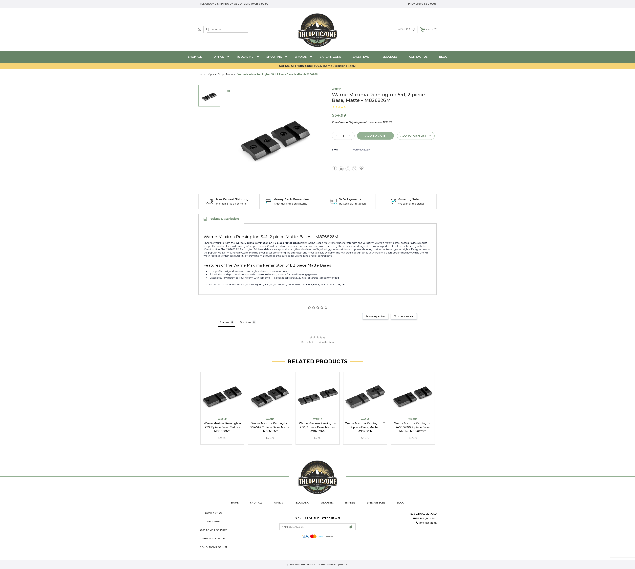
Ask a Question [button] (377, 316)
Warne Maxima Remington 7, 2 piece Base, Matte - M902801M (365, 427)
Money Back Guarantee (291, 199)
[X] (354, 168)
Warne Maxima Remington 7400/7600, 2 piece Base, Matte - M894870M (412, 427)
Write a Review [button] (405, 316)
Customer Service (213, 530)
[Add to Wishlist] (222, 412)
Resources (389, 56)
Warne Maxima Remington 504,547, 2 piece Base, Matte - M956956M (269, 427)
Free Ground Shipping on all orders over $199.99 (233, 3)
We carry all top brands (411, 203)
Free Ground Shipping (231, 199)
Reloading (245, 56)
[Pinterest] (361, 168)
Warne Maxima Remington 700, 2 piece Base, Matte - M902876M (317, 427)
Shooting (274, 56)
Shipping (213, 521)
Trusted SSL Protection (352, 203)
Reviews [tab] (224, 322)
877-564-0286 (427, 3)
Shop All (195, 56)
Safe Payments (350, 199)
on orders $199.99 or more (230, 203)
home (235, 502)
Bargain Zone (330, 56)
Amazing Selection (412, 199)
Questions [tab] (245, 322)
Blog (443, 56)
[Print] (347, 168)
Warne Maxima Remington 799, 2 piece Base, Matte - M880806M (222, 427)
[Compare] (229, 412)
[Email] (341, 168)
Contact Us (418, 56)
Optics (218, 56)
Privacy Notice (213, 538)
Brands (301, 56)
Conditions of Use (214, 547)
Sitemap (343, 564)
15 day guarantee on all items (290, 203)
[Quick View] (215, 412)
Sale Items (361, 56)
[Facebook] (334, 168)
